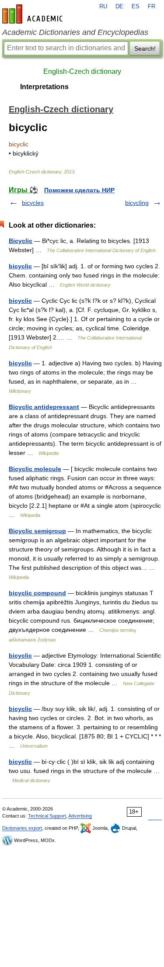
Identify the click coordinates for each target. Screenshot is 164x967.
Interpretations (44, 86)
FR (151, 6)
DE (119, 6)
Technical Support (47, 815)
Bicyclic (20, 240)
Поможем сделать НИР (79, 190)
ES (136, 6)
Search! (145, 48)
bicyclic (20, 266)
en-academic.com (33, 14)
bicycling (137, 202)
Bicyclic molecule (35, 468)
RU (103, 6)
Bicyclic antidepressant (44, 406)
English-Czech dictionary (82, 71)
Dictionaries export (22, 828)
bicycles (33, 202)
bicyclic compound (37, 592)
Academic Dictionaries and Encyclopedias (75, 32)
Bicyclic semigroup (37, 530)
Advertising (80, 815)
